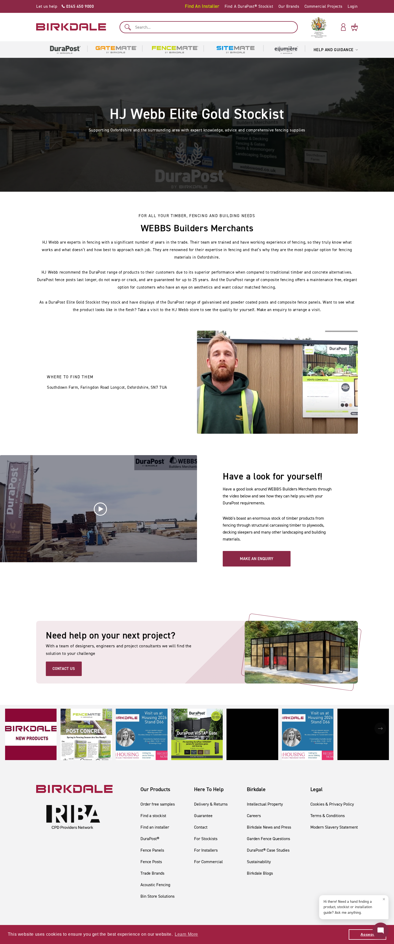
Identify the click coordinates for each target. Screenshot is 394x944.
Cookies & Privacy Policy (332, 804)
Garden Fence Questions (268, 838)
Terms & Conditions (327, 815)
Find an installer (154, 827)
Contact (200, 827)
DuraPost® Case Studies (268, 850)
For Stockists (205, 838)
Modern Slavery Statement (334, 827)
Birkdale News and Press (269, 827)
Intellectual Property (265, 804)
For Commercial (208, 861)
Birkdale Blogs (260, 873)
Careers (254, 815)
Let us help (65, 6)
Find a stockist (153, 815)
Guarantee (203, 815)
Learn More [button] (186, 934)
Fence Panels (152, 850)
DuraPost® (149, 838)
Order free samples (157, 804)
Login (353, 6)
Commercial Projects (323, 6)
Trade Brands (152, 873)
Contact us (64, 668)
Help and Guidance (334, 49)
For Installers (206, 850)
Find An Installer (202, 6)
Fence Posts (151, 861)
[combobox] (209, 27)
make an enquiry (256, 558)
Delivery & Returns (211, 804)
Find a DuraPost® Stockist (249, 6)
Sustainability (259, 861)
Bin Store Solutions (157, 896)
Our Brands (288, 6)
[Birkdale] (71, 27)
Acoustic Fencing (155, 884)
